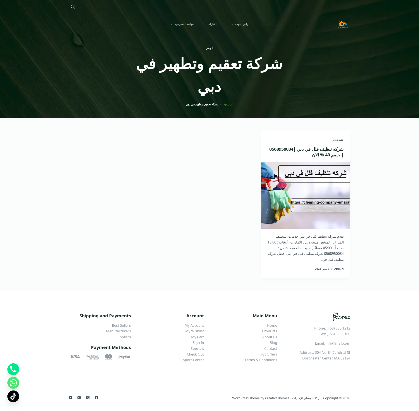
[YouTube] (70, 397)
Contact (270, 348)
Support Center (191, 359)
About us (269, 337)
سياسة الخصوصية (184, 24)
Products (269, 331)
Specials (197, 348)
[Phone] (13, 369)
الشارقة (212, 24)
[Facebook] (96, 397)
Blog (273, 342)
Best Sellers (121, 325)
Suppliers (123, 337)
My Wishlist (194, 331)
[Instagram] (79, 397)
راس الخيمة (241, 24)
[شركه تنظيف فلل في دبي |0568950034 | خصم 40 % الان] (305, 195)
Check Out (195, 354)
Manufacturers (118, 331)
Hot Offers (268, 354)
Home (272, 325)
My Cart (197, 337)
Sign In (198, 342)
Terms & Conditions (261, 359)
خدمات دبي (338, 140)
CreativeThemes (277, 398)
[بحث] (73, 7)
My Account (194, 325)
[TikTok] (13, 396)
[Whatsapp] (13, 383)
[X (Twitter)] (87, 397)
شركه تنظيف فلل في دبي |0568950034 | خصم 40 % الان (306, 152)
